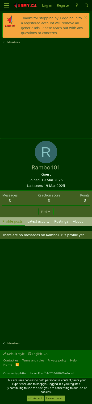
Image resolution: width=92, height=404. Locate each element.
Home (7, 364)
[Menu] (6, 5)
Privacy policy (57, 360)
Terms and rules (33, 360)
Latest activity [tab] (38, 221)
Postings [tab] (61, 221)
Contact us (10, 360)
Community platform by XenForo (40, 373)
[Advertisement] (46, 91)
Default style (15, 354)
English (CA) (39, 354)
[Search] (86, 5)
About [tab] (78, 221)
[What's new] (77, 5)
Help (73, 360)
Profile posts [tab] (12, 221)
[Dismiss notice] (85, 18)
